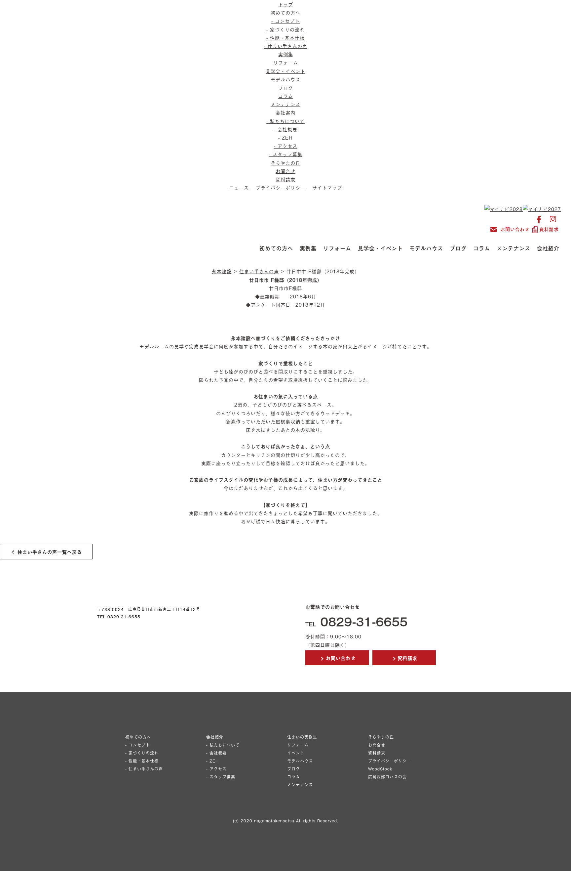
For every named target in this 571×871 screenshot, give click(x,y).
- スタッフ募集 (285, 154)
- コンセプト (285, 20)
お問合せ (285, 170)
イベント (295, 753)
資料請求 (285, 179)
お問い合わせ (340, 657)
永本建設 (222, 271)
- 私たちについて (285, 120)
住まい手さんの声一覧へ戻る (49, 551)
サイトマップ (327, 187)
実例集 (285, 54)
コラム (285, 95)
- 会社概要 (285, 129)
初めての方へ (285, 12)
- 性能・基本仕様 (285, 37)
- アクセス (285, 145)
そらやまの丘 (285, 162)
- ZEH (285, 137)
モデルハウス (285, 79)
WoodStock (380, 769)
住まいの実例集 (302, 737)
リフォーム (285, 62)
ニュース (239, 187)
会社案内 (285, 112)
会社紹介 (548, 248)
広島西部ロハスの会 (387, 777)
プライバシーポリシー (280, 187)
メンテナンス (285, 104)
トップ (285, 4)
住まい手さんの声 (259, 271)
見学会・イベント (285, 70)
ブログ (285, 87)
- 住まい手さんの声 (285, 45)
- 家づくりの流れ (285, 29)
